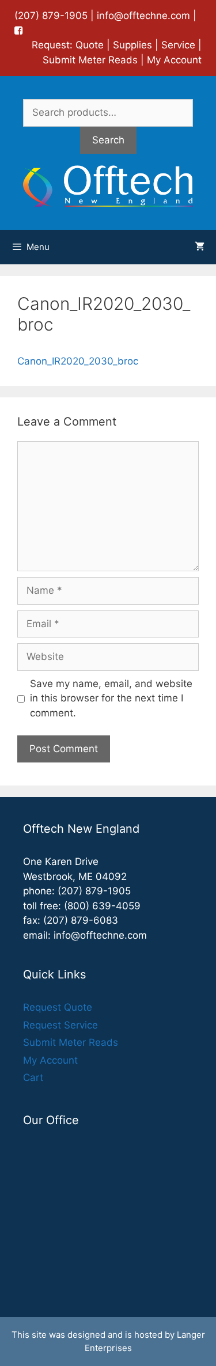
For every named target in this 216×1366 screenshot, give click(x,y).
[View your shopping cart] (199, 247)
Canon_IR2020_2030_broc (77, 361)
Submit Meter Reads (90, 60)
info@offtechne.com (143, 15)
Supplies (132, 45)
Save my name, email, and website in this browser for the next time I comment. (111, 698)
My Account (174, 60)
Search (108, 140)
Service (178, 45)
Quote (89, 45)
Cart (33, 1077)
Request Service (60, 1025)
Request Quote (57, 1007)
